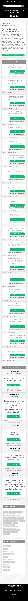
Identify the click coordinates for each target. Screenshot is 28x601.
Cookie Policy (13, 594)
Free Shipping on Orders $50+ (16, 127)
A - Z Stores (7, 10)
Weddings (6, 534)
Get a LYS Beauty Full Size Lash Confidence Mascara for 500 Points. (16, 97)
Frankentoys (7, 546)
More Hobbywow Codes (14, 450)
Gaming (22, 521)
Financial (11, 519)
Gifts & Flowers (7, 523)
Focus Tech (6, 569)
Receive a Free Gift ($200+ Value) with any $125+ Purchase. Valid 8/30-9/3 (15, 82)
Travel (15, 532)
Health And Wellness (9, 524)
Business (17, 513)
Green (15, 523)
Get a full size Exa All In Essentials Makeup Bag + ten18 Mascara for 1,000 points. (16, 171)
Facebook (10, 590)
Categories (12, 12)
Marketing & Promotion (9, 528)
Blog (18, 12)
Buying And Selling (8, 515)
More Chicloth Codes (14, 396)
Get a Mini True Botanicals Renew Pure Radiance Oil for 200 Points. (15, 305)
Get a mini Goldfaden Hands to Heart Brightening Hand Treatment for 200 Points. (16, 321)
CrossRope (6, 567)
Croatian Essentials (8, 554)
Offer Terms (7, 389)
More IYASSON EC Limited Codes (14, 373)
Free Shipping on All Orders (15, 276)
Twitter (15, 590)
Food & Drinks (19, 519)
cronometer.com (8, 559)
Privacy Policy (13, 596)
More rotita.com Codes (14, 475)
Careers (17, 515)
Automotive (19, 511)
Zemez (5, 556)
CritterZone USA (8, 551)
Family (5, 519)
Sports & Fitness (8, 532)
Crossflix (6, 564)
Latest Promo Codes (18, 10)
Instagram (20, 590)
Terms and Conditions (14, 597)
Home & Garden (8, 526)
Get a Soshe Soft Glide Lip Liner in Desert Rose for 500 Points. (15, 113)
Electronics (20, 517)
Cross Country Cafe (9, 562)
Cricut (5, 549)
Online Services (8, 530)
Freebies (6, 521)
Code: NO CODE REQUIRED (17, 73)
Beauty (5, 513)
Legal (15, 526)
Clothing (6, 517)
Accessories (7, 511)
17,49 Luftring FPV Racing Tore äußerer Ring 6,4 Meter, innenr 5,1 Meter (14, 457)
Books (11, 513)
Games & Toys (13, 521)
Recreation (16, 530)
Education (12, 517)
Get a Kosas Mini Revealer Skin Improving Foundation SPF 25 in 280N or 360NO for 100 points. (16, 244)
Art (13, 511)
